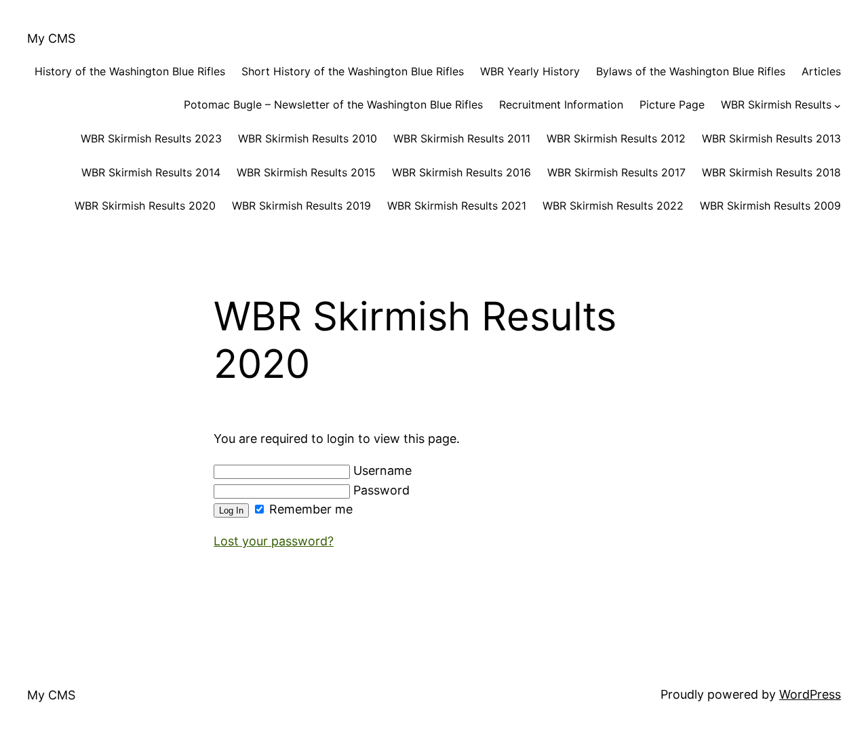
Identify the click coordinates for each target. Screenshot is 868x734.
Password (380, 490)
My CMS (51, 38)
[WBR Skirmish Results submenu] (837, 105)
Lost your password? (274, 541)
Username (381, 470)
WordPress (810, 694)
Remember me (309, 509)
